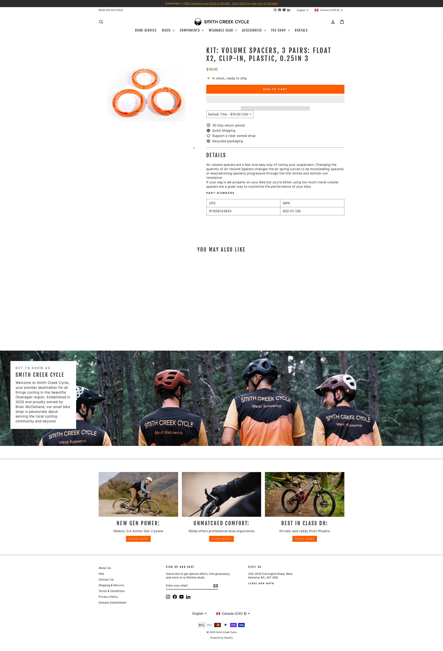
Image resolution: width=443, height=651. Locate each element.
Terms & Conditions (112, 591)
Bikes (167, 30)
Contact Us (106, 579)
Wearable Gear (221, 30)
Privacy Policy (108, 596)
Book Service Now (111, 10)
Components (190, 30)
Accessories (252, 30)
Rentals (301, 30)
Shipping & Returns (111, 585)
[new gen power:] (138, 494)
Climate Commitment (112, 602)
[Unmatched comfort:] (221, 494)
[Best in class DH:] (304, 494)
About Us (105, 568)
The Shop (279, 30)
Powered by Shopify (221, 637)
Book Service (146, 30)
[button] (275, 99)
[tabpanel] (275, 170)
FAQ (101, 573)
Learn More (138, 539)
